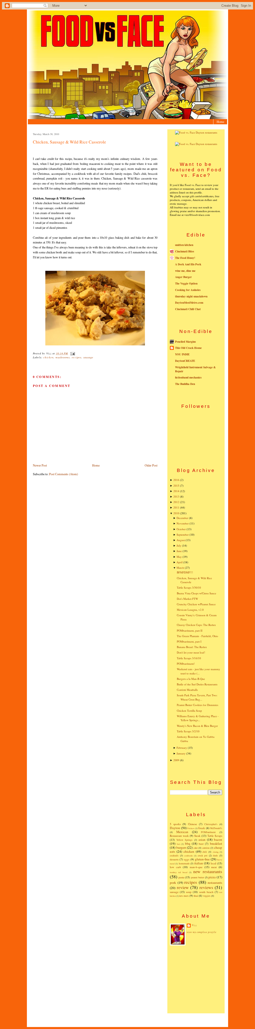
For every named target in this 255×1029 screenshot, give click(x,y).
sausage (88, 357)
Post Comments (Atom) (63, 474)
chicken (48, 357)
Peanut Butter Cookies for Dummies (197, 705)
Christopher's (210, 824)
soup (188, 892)
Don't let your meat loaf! (191, 652)
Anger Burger (183, 277)
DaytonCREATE (185, 361)
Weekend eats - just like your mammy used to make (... (198, 671)
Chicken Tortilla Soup (189, 710)
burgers (181, 847)
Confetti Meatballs (187, 690)
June (179, 551)
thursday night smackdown (191, 296)
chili (204, 851)
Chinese (192, 824)
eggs (186, 859)
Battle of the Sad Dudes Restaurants (197, 684)
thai (196, 895)
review (183, 887)
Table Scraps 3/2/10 (188, 731)
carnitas (206, 847)
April (180, 562)
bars (178, 843)
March (180, 567)
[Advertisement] (196, 979)
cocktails (174, 855)
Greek (201, 828)
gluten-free (202, 859)
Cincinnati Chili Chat (188, 309)
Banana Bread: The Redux (192, 647)
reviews (206, 887)
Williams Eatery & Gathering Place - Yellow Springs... (198, 718)
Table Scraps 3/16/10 (189, 658)
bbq (187, 843)
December (182, 518)
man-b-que (196, 867)
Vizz (194, 925)
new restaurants (207, 871)
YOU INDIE (182, 354)
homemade (184, 863)
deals (215, 855)
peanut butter (197, 877)
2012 (176, 502)
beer (201, 843)
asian (201, 839)
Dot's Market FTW (187, 599)
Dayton (175, 828)
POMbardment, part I (189, 641)
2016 (176, 480)
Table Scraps (214, 836)
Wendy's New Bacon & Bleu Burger (197, 726)
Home (220, 122)
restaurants (215, 882)
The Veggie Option (186, 283)
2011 (176, 507)
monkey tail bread (178, 872)
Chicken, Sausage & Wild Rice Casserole (69, 142)
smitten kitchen (184, 245)
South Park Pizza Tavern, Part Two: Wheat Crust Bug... (197, 697)
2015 (176, 485)
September (183, 534)
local (213, 863)
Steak (197, 836)
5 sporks (175, 824)
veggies (206, 895)
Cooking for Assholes (187, 290)
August (181, 540)
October (181, 529)
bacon (218, 839)
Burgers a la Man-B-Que (191, 679)
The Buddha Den (185, 384)
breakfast (216, 843)
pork (173, 882)
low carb (175, 867)
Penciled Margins (185, 342)
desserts (174, 859)
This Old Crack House (188, 348)
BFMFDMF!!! (185, 572)
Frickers (190, 828)
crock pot (203, 855)
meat (214, 867)
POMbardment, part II (189, 630)
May (179, 557)
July (179, 545)
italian (198, 863)
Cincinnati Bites (184, 251)
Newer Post (40, 465)
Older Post (151, 465)
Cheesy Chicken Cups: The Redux (196, 625)
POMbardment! (186, 663)
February (182, 747)
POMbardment (208, 832)
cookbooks (188, 855)
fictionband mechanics (188, 377)
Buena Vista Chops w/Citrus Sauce (196, 593)
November (183, 523)
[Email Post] (72, 353)
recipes (76, 357)
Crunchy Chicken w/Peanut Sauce (196, 604)
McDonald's (216, 828)
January (181, 753)
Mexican (182, 832)
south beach (206, 892)
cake (195, 847)
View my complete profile (201, 932)
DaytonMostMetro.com (189, 303)
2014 (176, 491)
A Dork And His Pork (188, 264)
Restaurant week (179, 836)
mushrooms (63, 357)
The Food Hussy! (185, 258)
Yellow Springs (184, 840)
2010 (176, 513)
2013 (176, 496)
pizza (212, 877)
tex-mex (184, 895)
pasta (181, 877)
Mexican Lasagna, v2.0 (190, 609)
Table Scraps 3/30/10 (189, 587)
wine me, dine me (185, 271)
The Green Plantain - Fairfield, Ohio (197, 636)
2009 (176, 760)
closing (215, 851)
